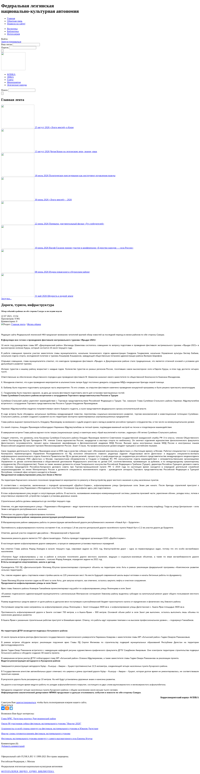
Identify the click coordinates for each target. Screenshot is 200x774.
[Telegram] (11, 708)
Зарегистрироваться (11, 41)
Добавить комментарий (13, 746)
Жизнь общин (34, 324)
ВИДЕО (23, 771)
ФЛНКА (11, 74)
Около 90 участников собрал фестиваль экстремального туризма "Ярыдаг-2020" (41, 723)
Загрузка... (6, 298)
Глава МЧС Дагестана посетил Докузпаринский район (28, 718)
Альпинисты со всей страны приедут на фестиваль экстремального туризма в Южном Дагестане (49, 728)
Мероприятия (14, 82)
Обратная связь (14, 21)
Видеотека (12, 28)
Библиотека (13, 31)
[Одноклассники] (7, 708)
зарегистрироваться (26, 702)
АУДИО (33, 771)
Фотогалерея (13, 34)
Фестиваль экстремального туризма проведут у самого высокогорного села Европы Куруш (46, 738)
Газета (10, 79)
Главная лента (18, 324)
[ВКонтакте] (3, 708)
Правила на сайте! (16, 23)
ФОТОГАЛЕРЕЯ (10, 771)
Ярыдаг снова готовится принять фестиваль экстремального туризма (35, 733)
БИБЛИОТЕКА (46, 771)
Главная (11, 18)
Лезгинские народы (17, 85)
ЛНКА (10, 77)
